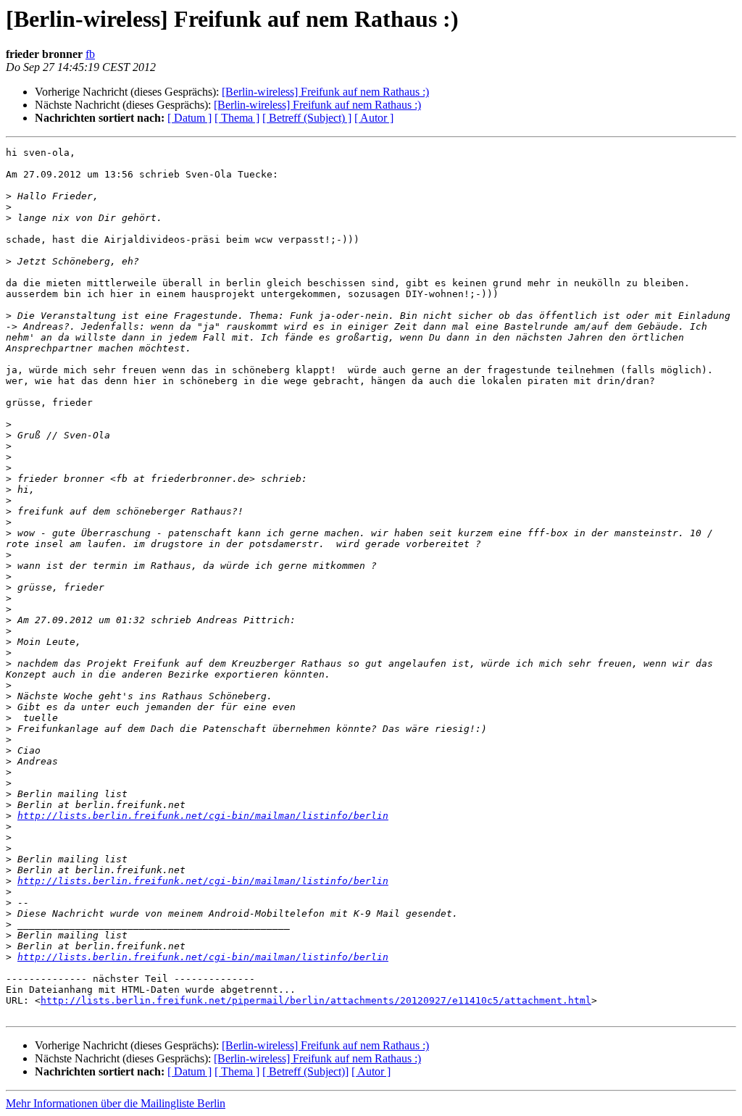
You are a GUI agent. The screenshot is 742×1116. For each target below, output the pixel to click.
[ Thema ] (236, 118)
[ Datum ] (189, 118)
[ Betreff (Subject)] (305, 1071)
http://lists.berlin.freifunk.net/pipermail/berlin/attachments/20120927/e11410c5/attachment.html (316, 1000)
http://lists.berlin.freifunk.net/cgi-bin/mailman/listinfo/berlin (202, 815)
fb (90, 54)
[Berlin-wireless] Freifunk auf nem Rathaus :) (325, 92)
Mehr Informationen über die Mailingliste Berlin (115, 1103)
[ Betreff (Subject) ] (306, 118)
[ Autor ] (373, 118)
